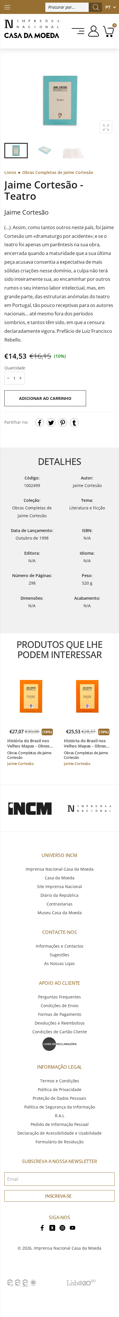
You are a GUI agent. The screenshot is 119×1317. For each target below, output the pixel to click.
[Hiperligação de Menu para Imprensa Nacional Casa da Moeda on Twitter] (52, 1227)
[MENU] (78, 31)
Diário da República (59, 895)
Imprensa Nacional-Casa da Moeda (60, 869)
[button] (107, 100)
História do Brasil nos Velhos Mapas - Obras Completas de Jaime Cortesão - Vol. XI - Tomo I (28, 743)
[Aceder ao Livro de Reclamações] (59, 1043)
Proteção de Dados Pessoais (59, 1098)
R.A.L (59, 1115)
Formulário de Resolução (59, 1141)
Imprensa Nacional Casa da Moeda (67, 1248)
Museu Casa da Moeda (60, 912)
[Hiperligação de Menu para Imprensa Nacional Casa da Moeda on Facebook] (42, 1227)
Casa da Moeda (60, 878)
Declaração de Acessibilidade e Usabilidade (59, 1133)
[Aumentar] (106, 127)
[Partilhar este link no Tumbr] (74, 422)
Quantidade (14, 368)
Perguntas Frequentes (59, 997)
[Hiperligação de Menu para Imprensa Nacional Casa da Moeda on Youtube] (72, 1227)
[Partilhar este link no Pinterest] (62, 422)
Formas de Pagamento (59, 1014)
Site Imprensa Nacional (59, 886)
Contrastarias (59, 904)
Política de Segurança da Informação (59, 1107)
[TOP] (7, 6)
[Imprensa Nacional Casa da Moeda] (31, 31)
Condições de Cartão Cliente (59, 1031)
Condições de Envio (59, 1005)
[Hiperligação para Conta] (92, 31)
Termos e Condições (59, 1081)
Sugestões (59, 954)
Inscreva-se (58, 1196)
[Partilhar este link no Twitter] (51, 422)
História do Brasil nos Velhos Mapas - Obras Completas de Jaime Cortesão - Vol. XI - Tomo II (85, 743)
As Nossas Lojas (59, 963)
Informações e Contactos (59, 946)
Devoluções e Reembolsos (60, 1023)
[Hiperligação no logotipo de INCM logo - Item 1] (29, 808)
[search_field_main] (96, 7)
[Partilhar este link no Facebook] (39, 422)
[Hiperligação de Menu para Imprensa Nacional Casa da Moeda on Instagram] (62, 1227)
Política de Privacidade (59, 1089)
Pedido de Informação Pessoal (60, 1124)
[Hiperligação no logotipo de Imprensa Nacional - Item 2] (89, 808)
